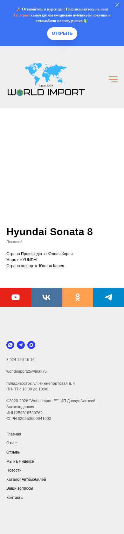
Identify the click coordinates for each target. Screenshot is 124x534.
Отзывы (13, 452)
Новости (14, 470)
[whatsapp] (10, 345)
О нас (11, 443)
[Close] (117, 5)
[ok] (77, 297)
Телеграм (21, 15)
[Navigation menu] (113, 79)
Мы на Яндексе (20, 461)
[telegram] (21, 345)
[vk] (46, 297)
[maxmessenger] (31, 345)
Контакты (15, 497)
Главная (13, 434)
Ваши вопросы (19, 488)
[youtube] (15, 297)
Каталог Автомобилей (26, 479)
